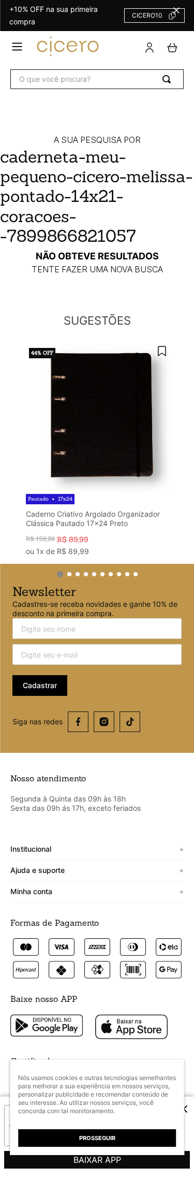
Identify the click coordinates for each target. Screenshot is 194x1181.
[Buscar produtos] (168, 79)
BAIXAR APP (97, 1160)
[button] (17, 47)
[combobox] (97, 79)
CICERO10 (147, 15)
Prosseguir (97, 1138)
